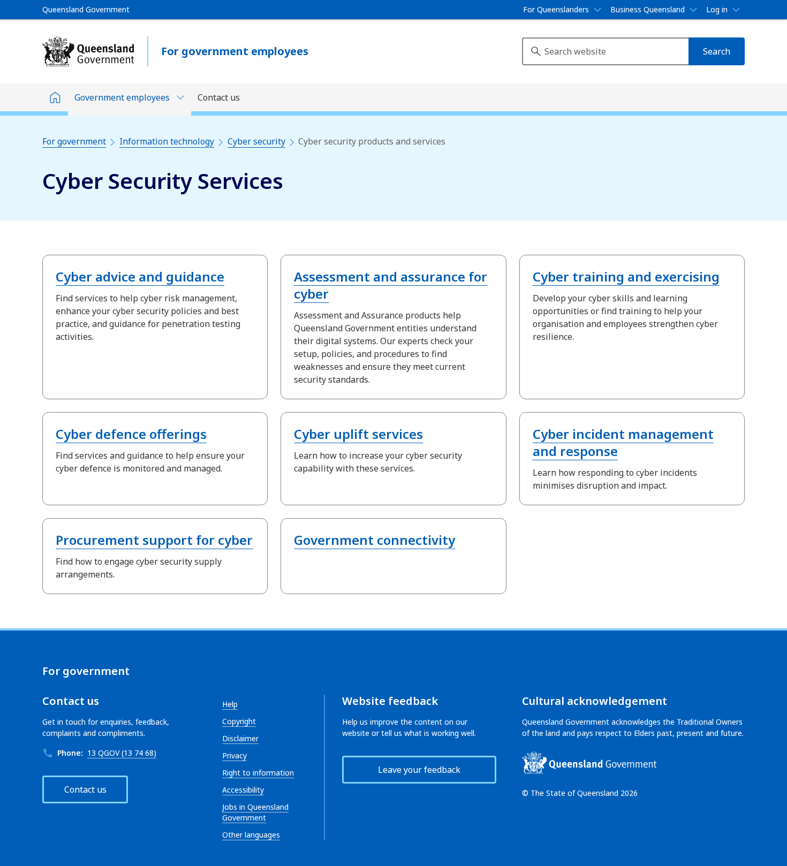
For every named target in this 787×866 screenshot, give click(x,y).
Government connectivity (374, 540)
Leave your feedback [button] (419, 770)
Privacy (234, 755)
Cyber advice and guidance (140, 276)
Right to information (258, 773)
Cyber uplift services (358, 434)
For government (74, 141)
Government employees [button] (122, 97)
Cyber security (256, 141)
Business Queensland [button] (647, 9)
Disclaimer (240, 738)
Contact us (219, 97)
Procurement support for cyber (154, 540)
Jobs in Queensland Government (255, 812)
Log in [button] (717, 9)
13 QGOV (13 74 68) (121, 753)
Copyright (239, 721)
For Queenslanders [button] (556, 9)
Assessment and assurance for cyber (390, 285)
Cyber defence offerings (131, 434)
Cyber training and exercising (626, 276)
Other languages (251, 835)
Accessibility (243, 790)
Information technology (166, 141)
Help (230, 704)
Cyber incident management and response (623, 442)
